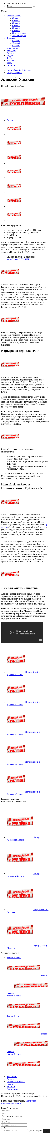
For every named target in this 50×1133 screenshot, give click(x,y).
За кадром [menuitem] (11, 50)
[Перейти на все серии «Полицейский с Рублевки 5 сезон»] (16, 792)
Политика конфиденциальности (18, 1102)
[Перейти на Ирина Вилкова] (20, 909)
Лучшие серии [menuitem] (19, 35)
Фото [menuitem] (9, 58)
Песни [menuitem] (10, 1084)
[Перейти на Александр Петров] (20, 837)
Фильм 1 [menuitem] (16, 40)
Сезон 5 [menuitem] (16, 28)
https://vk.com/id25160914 (18, 259)
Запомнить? (10, 1116)
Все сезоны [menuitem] (12, 1076)
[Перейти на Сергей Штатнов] (20, 946)
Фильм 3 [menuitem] (16, 45)
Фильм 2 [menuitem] (16, 43)
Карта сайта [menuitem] (12, 1089)
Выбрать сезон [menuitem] (14, 15)
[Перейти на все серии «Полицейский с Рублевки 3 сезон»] (16, 732)
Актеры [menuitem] (10, 53)
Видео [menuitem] (10, 55)
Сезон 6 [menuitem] (16, 30)
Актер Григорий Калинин (23, 874)
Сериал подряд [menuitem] (19, 33)
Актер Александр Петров (23, 838)
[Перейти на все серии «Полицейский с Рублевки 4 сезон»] (16, 762)
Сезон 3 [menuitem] (16, 23)
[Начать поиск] (34, 6)
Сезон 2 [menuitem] (16, 20)
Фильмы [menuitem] (11, 38)
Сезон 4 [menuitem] (16, 25)
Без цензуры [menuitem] (12, 48)
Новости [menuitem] (11, 65)
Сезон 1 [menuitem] (16, 18)
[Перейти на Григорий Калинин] (20, 873)
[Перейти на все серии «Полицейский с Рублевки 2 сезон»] (16, 702)
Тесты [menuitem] (9, 63)
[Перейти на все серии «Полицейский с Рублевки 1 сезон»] (16, 672)
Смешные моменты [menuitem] (16, 1081)
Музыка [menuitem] (10, 60)
